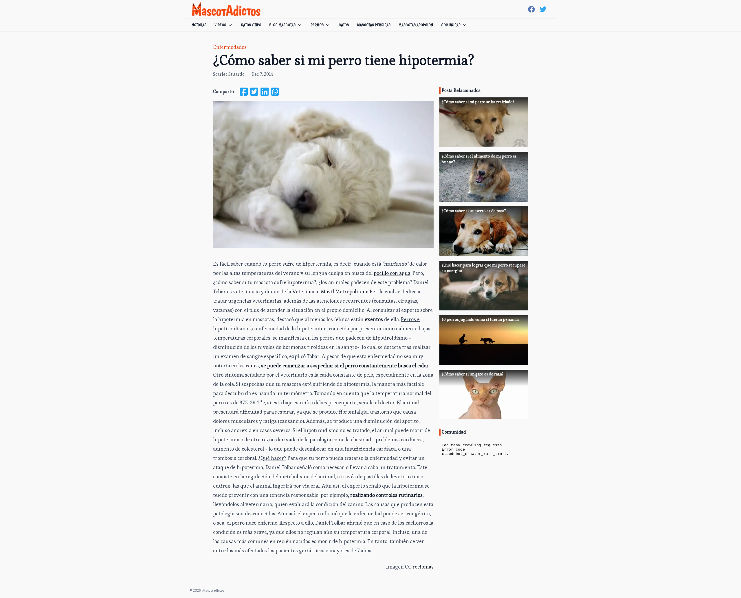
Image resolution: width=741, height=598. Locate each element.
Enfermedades (230, 47)
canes (252, 365)
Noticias (199, 25)
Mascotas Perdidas (373, 25)
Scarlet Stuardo (229, 74)
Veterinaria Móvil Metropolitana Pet (334, 291)
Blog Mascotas (282, 25)
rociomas (423, 566)
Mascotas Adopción (416, 25)
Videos (220, 25)
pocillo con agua (392, 273)
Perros (317, 25)
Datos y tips (251, 25)
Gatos (344, 25)
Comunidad (451, 25)
